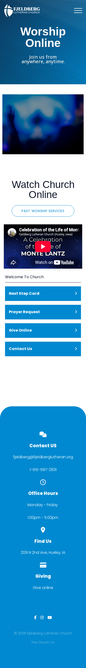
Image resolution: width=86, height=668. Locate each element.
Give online (43, 587)
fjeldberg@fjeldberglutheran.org (43, 457)
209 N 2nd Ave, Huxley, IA (43, 552)
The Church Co (43, 642)
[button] (78, 10)
